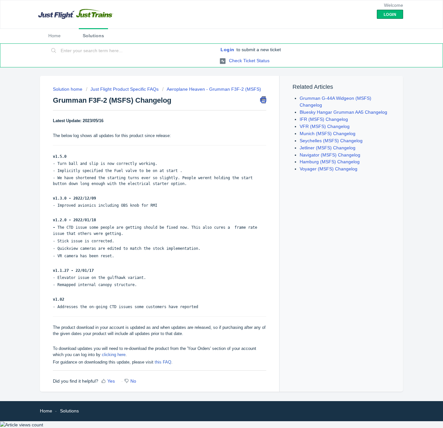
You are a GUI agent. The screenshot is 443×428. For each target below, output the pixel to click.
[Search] (53, 50)
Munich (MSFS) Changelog (327, 133)
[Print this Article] (263, 99)
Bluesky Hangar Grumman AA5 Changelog (343, 112)
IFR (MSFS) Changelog (324, 119)
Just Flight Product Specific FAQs (124, 89)
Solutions (93, 35)
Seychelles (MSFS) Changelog (331, 140)
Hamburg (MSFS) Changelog (330, 161)
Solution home (68, 89)
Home (54, 35)
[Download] (209, 130)
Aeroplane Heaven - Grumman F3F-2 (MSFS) (214, 89)
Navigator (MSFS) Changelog (330, 154)
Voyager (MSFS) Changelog (328, 168)
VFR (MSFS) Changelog (325, 126)
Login (227, 49)
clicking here (114, 354)
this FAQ (163, 362)
